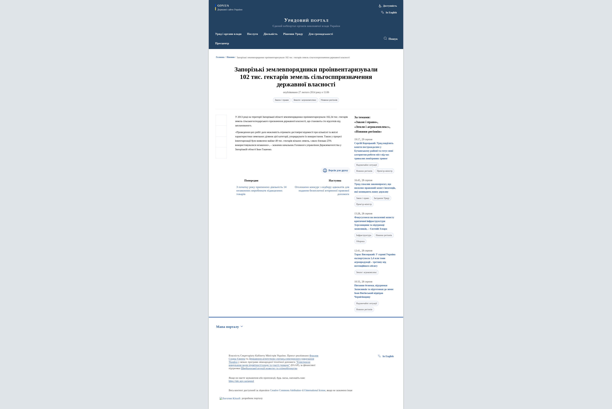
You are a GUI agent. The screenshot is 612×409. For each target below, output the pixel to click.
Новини (231, 57)
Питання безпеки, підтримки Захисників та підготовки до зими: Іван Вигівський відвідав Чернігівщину (374, 291)
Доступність (390, 5)
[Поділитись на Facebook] (221, 120)
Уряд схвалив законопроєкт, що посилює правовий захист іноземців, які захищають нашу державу (375, 188)
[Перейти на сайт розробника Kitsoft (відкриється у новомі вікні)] (230, 398)
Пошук (393, 38)
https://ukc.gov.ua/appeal (241, 381)
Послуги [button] (252, 33)
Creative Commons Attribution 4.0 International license (297, 390)
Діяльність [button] (270, 33)
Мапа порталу (227, 327)
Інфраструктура (363, 235)
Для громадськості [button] (321, 33)
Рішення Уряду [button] (293, 33)
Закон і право (282, 100)
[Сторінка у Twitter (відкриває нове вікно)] (370, 38)
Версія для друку (338, 170)
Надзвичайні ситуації (366, 165)
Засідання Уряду (381, 198)
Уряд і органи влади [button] (228, 33)
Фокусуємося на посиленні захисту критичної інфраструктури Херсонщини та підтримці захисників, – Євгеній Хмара (374, 223)
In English (391, 12)
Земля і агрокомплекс (304, 100)
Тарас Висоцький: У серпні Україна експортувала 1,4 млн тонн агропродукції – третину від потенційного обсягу (374, 260)
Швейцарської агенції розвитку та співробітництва (269, 368)
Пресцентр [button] (222, 43)
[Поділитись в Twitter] (221, 131)
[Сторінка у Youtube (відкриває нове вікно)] (376, 38)
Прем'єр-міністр (384, 171)
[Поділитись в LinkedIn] (221, 152)
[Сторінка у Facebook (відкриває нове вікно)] (364, 38)
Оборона (360, 241)
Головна (220, 57)
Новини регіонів (329, 100)
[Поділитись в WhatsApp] (221, 142)
